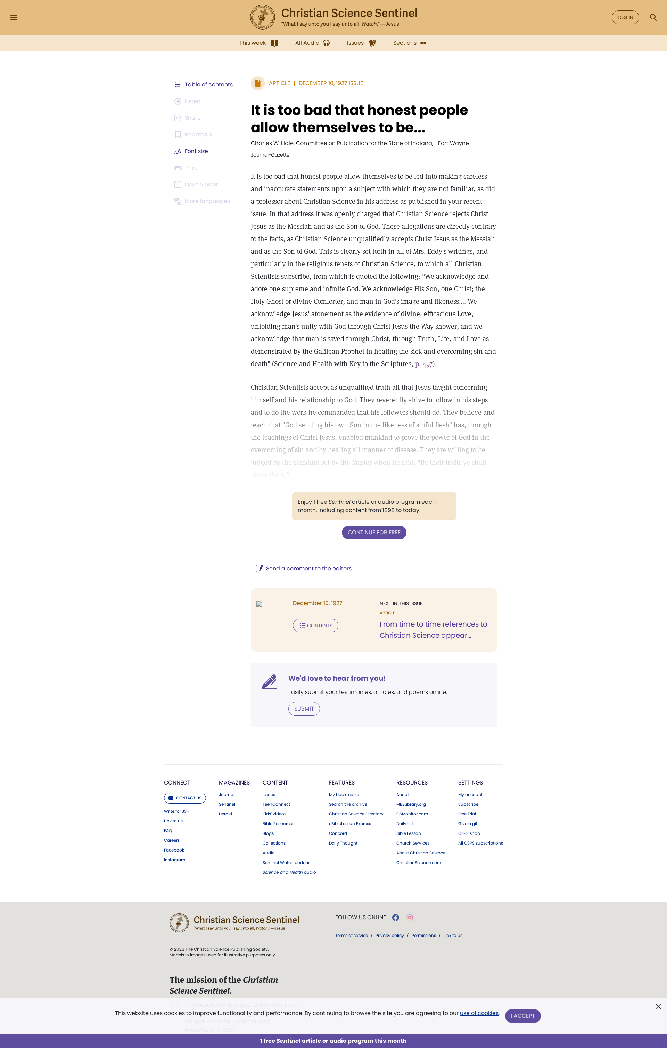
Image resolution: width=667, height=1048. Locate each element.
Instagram (174, 860)
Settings (470, 783)
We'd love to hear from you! (337, 678)
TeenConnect (276, 804)
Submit (304, 709)
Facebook (174, 850)
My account (470, 795)
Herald (225, 814)
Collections (274, 843)
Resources (412, 783)
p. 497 (424, 363)
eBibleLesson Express (350, 824)
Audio (269, 853)
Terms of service (351, 935)
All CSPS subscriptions (480, 843)
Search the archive (348, 804)
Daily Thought (343, 843)
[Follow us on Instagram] (409, 917)
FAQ (168, 831)
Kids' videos (274, 814)
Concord (338, 833)
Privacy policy (390, 935)
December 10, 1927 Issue (331, 83)
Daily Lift (404, 824)
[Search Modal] (653, 17)
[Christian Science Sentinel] (333, 17)
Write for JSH (176, 811)
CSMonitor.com (412, 814)
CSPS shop (469, 833)
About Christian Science (420, 853)
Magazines (234, 783)
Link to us (173, 821)
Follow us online (360, 917)
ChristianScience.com (418, 863)
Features (342, 783)
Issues (269, 795)
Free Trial (467, 814)
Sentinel (227, 804)
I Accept (523, 1016)
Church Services (412, 843)
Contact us (188, 798)
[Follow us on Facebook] (396, 917)
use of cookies (479, 1013)
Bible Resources (278, 824)
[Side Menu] (14, 17)
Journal (226, 795)
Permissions (424, 935)
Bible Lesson (408, 833)
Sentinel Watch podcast (287, 863)
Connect (177, 783)
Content (275, 783)
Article (279, 83)
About (402, 795)
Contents (319, 625)
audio (289, 872)
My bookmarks (344, 795)
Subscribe (468, 804)
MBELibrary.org (411, 804)
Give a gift (468, 824)
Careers (172, 840)
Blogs (268, 833)
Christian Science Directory (356, 814)
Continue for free (374, 532)
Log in (625, 17)
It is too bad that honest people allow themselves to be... (359, 118)
